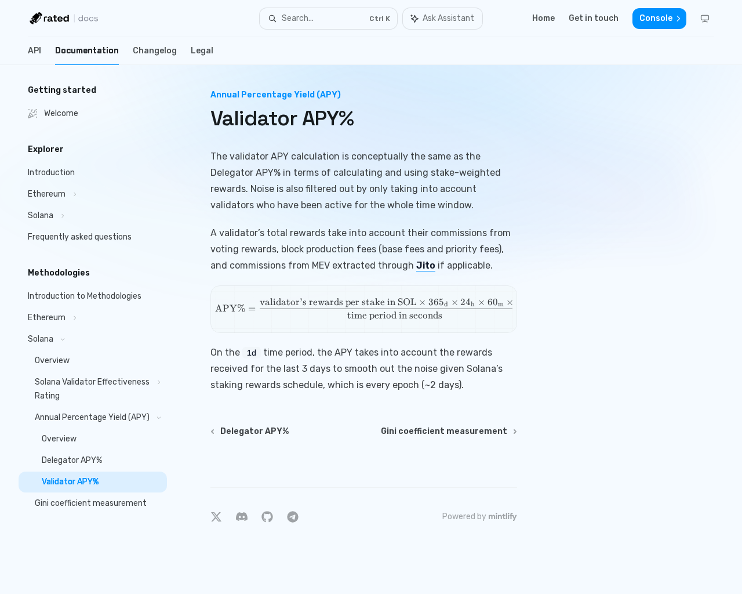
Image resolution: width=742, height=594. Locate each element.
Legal (202, 51)
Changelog (155, 51)
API (34, 51)
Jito (425, 265)
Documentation (87, 51)
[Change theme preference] (705, 18)
